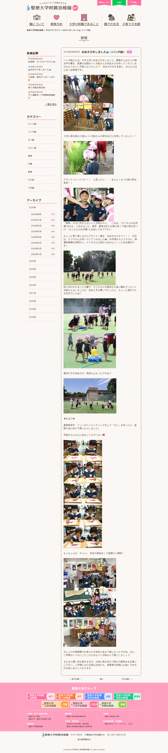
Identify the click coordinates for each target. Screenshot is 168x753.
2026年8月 (36, 214)
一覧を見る (51, 104)
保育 (30, 155)
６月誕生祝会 (36, 87)
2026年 (32, 207)
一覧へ (101, 679)
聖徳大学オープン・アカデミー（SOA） (119, 724)
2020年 (32, 301)
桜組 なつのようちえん (41, 61)
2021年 (32, 293)
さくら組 (32, 123)
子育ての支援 (131, 24)
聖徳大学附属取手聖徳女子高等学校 (79, 726)
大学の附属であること (84, 24)
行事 (30, 163)
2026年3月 (36, 242)
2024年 (32, 269)
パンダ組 (32, 131)
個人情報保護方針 (84, 739)
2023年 (32, 277)
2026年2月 (36, 248)
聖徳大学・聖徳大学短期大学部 (40, 719)
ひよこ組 (32, 147)
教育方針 (56, 24)
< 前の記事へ (75, 679)
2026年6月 (36, 225)
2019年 (32, 309)
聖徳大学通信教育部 (36, 726)
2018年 (32, 317)
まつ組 (31, 139)
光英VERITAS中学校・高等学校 (78, 724)
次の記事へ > (126, 679)
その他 (31, 179)
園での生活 (111, 24)
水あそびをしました (39, 69)
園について (36, 24)
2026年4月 (36, 237)
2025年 (32, 261)
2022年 (32, 285)
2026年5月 (36, 231)
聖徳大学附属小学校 (112, 716)
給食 (30, 171)
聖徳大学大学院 (34, 716)
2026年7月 (36, 220)
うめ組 (31, 187)
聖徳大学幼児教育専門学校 (76, 716)
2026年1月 (36, 254)
